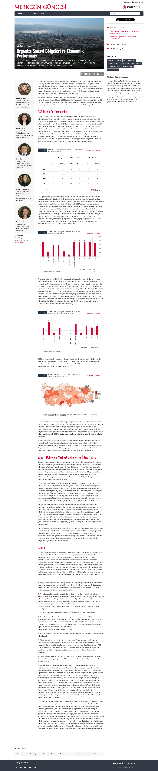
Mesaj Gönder (19, 243)
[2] (63, 196)
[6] (66, 203)
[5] (52, 198)
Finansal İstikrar (113, 63)
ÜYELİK (141, 2)
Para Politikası (136, 63)
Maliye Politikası (125, 63)
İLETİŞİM (135, 2)
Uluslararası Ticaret (114, 67)
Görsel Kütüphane (37, 13)
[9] (47, 523)
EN (122, 2)
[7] (67, 286)
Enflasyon (118, 60)
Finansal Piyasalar (129, 60)
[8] (96, 500)
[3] (77, 196)
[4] (97, 196)
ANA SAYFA (127, 2)
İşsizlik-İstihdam (113, 70)
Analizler (21, 13)
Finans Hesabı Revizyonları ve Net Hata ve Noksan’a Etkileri (124, 32)
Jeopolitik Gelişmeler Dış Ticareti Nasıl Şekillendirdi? (123, 37)
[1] (82, 126)
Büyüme (20, 46)
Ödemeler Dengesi (128, 67)
